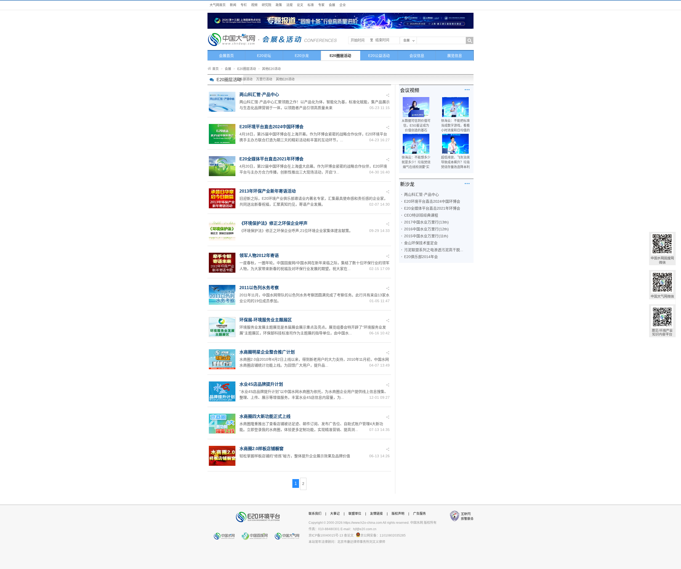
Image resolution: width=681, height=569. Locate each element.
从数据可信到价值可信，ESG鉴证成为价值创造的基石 (416, 125)
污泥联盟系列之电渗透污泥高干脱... (433, 250)
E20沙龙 (302, 55)
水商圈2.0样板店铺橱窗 (261, 448)
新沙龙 (407, 184)
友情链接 (376, 514)
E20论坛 (264, 55)
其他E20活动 (285, 79)
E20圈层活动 (340, 55)
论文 (300, 5)
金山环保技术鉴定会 (421, 243)
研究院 (266, 5)
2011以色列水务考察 (259, 287)
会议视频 (409, 90)
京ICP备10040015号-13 (326, 535)
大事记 (335, 514)
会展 (332, 5)
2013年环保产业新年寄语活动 (267, 191)
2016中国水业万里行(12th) (426, 229)
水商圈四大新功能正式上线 (264, 416)
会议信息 (416, 55)
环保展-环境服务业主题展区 (265, 320)
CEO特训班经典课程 (421, 215)
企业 (342, 5)
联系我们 (315, 514)
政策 (279, 5)
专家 (321, 5)
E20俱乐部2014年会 (421, 257)
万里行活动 (264, 79)
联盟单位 (354, 514)
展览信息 (454, 55)
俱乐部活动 (244, 79)
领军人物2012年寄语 (259, 255)
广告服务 (419, 514)
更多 (467, 89)
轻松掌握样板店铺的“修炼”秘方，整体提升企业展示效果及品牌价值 (294, 456)
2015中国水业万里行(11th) (426, 236)
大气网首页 (218, 5)
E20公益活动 (379, 55)
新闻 (233, 5)
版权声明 (398, 514)
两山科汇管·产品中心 (259, 94)
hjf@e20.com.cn (364, 529)
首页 (215, 69)
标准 (311, 5)
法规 (289, 5)
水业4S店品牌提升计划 (261, 384)
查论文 (349, 535)
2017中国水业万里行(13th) (426, 222)
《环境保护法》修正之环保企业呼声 (273, 223)
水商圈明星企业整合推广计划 (267, 352)
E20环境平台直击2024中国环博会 (271, 126)
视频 (254, 5)
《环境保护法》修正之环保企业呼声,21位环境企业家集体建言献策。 (296, 231)
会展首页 (226, 55)
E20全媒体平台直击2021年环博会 (271, 159)
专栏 (243, 5)
